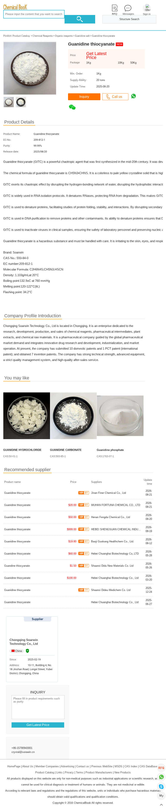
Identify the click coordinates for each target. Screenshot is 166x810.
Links (59, 772)
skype (161, 786)
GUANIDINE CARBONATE (66, 449)
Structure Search (129, 19)
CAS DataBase (148, 766)
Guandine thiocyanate (17, 565)
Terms (79, 772)
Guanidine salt (82, 35)
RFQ (161, 767)
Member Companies (47, 766)
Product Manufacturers (98, 772)
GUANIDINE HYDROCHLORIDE (22, 449)
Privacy (69, 772)
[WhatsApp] (161, 777)
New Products (122, 772)
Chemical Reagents (43, 35)
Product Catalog (21, 35)
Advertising (67, 766)
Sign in (147, 14)
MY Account (161, 795)
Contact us (82, 766)
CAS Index (131, 766)
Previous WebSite (101, 766)
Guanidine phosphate (110, 449)
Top (161, 805)
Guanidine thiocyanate (103, 35)
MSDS (118, 766)
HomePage (13, 766)
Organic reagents (64, 35)
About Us (27, 766)
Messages (128, 14)
